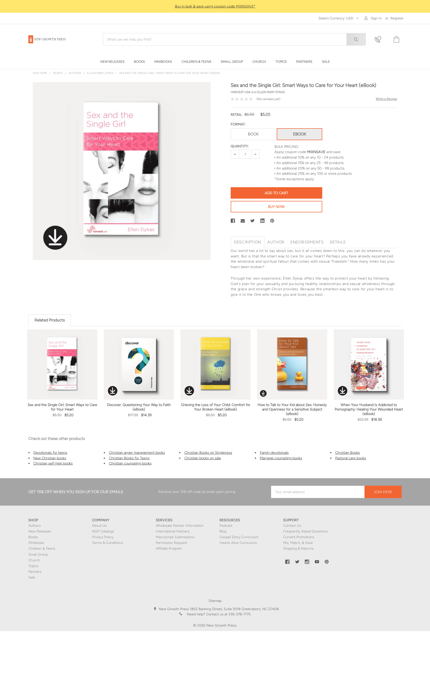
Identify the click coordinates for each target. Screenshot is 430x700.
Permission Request (171, 543)
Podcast (225, 526)
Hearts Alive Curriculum (238, 543)
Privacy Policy (102, 537)
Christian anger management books (137, 452)
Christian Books (347, 452)
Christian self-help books (53, 463)
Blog (222, 531)
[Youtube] (317, 562)
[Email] (243, 221)
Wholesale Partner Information (180, 526)
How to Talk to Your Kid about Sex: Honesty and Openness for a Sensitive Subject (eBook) (292, 409)
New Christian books (49, 458)
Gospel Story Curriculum (239, 537)
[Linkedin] (262, 221)
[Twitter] (252, 221)
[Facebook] (233, 221)
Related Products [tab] (50, 320)
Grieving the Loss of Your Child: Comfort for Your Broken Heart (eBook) (215, 407)
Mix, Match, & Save (298, 543)
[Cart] (396, 39)
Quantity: (240, 146)
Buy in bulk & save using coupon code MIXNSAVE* (215, 6)
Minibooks (36, 543)
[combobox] (234, 39)
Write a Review (386, 99)
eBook (299, 134)
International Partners (173, 531)
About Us (99, 526)
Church (34, 560)
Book (253, 134)
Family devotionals (274, 452)
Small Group (38, 554)
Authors (34, 526)
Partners (35, 572)
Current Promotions (298, 537)
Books (33, 537)
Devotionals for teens (50, 452)
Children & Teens (41, 548)
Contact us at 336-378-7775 (228, 614)
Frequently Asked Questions (305, 531)
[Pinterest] (272, 221)
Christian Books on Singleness (208, 452)
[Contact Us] (381, 39)
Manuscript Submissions (175, 537)
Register (397, 18)
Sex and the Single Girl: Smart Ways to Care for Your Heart (62, 407)
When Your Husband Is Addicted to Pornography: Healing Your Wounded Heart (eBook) (369, 409)
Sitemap (215, 601)
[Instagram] (307, 562)
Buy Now (276, 206)
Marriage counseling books (281, 458)
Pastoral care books (350, 458)
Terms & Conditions (107, 543)
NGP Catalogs (103, 531)
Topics (33, 566)
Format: (238, 124)
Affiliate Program (169, 548)
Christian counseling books (130, 463)
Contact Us (292, 526)
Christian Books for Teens (129, 458)
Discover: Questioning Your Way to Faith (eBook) (139, 407)
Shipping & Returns (298, 548)
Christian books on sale (202, 458)
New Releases (39, 531)
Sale (31, 577)
